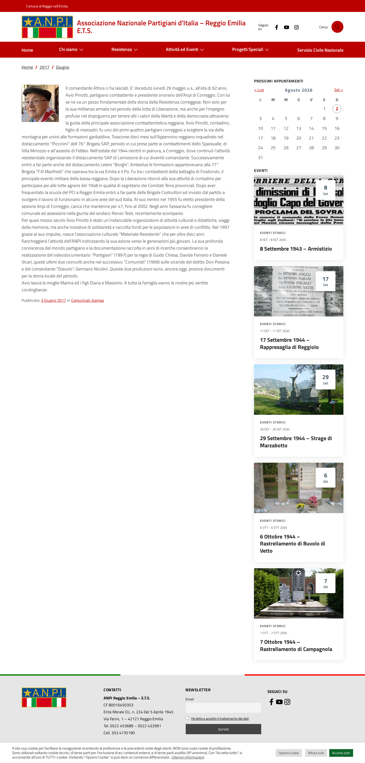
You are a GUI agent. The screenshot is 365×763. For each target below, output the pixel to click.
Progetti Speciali (247, 49)
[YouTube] (285, 26)
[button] (337, 27)
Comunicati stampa (87, 300)
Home (27, 50)
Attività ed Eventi (182, 49)
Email (189, 699)
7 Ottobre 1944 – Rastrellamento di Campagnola (296, 645)
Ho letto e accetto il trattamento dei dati (220, 718)
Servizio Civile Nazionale (320, 50)
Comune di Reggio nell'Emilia (47, 6)
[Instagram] (294, 26)
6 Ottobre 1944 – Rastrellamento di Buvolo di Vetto (292, 543)
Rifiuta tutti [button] (316, 752)
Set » (338, 90)
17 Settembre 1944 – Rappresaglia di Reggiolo (289, 343)
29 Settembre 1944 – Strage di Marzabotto (296, 442)
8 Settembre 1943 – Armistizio (296, 248)
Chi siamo (68, 49)
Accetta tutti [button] (341, 752)
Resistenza (121, 49)
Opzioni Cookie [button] (289, 752)
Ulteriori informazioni (188, 757)
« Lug (259, 90)
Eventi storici (273, 232)
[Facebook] (275, 26)
